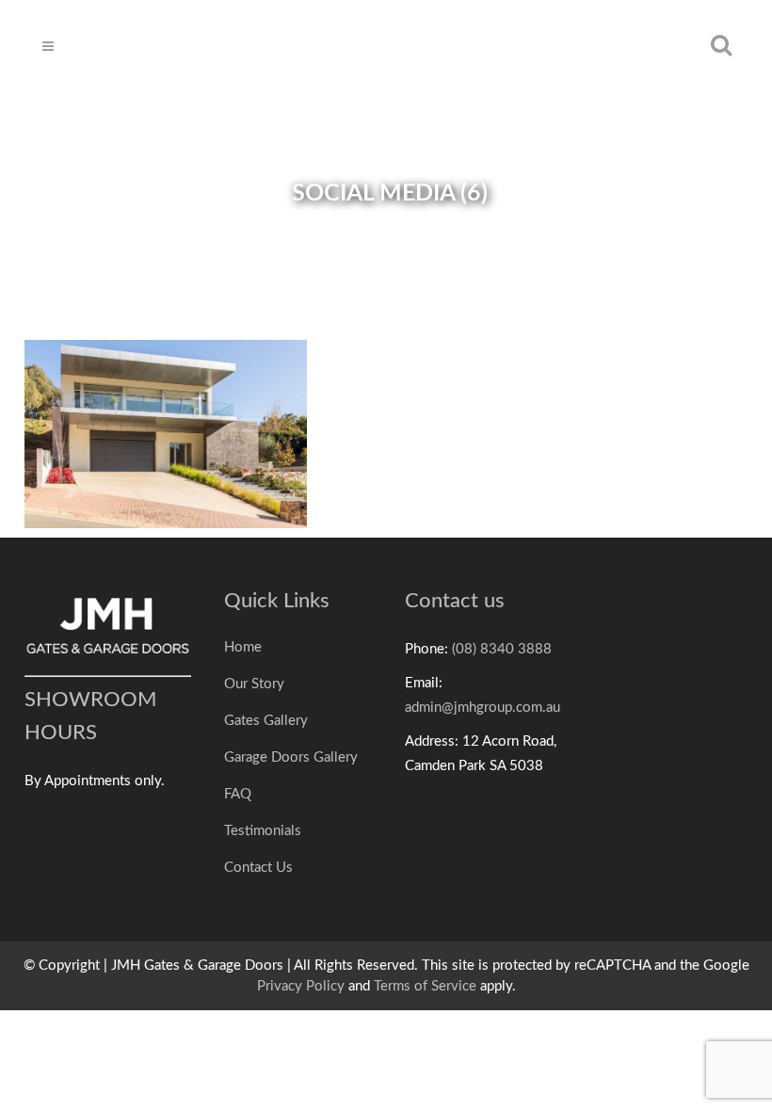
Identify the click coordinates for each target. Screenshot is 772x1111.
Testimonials (262, 831)
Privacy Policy (301, 986)
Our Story (254, 684)
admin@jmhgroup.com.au (482, 707)
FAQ (237, 794)
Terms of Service (425, 986)
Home (243, 647)
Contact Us (258, 868)
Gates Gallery (266, 721)
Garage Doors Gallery (291, 757)
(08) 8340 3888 (502, 649)
